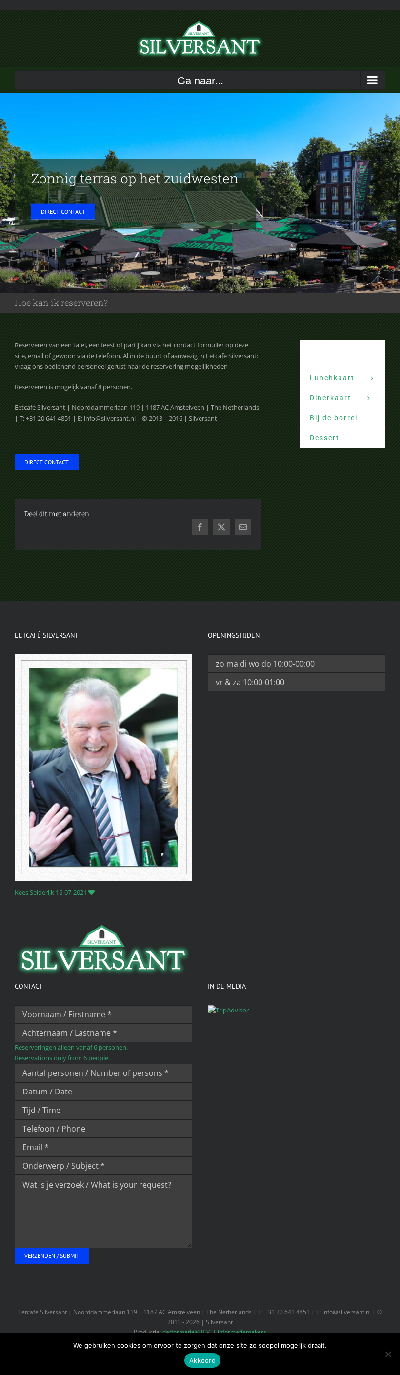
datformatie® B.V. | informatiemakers (214, 1332)
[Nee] (388, 1354)
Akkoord (202, 1360)
